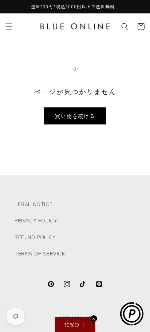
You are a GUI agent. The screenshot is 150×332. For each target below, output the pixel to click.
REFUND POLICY (35, 237)
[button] (9, 26)
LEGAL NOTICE (33, 204)
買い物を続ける (75, 116)
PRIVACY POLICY (36, 220)
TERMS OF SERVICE (40, 253)
